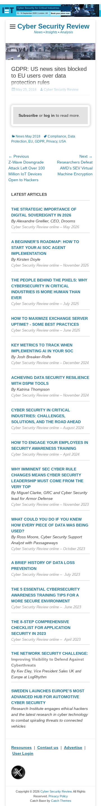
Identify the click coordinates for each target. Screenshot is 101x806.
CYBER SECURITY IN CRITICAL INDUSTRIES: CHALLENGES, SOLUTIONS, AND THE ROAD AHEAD (46, 416)
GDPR (40, 141)
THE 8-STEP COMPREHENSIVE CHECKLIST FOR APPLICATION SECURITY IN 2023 (40, 627)
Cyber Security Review (53, 26)
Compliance (57, 136)
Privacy (51, 141)
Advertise (73, 747)
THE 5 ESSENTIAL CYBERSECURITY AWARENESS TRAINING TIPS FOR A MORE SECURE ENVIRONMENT (45, 595)
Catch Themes (61, 800)
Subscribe (28, 115)
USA (62, 141)
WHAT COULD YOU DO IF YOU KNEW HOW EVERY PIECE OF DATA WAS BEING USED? (49, 525)
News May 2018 (28, 136)
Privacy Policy (58, 796)
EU (30, 141)
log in (49, 115)
